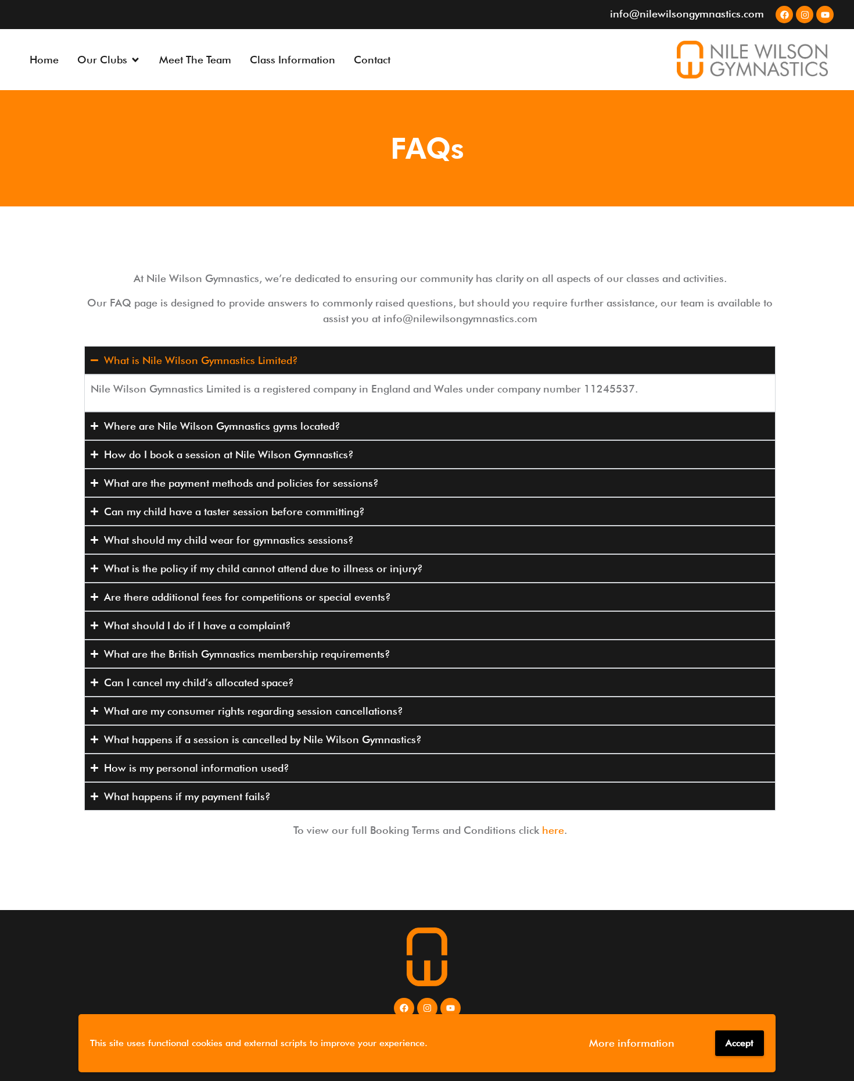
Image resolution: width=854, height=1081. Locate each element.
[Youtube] (825, 14)
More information (631, 1043)
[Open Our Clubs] (135, 59)
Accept (739, 1042)
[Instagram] (804, 14)
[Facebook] (784, 14)
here (553, 830)
